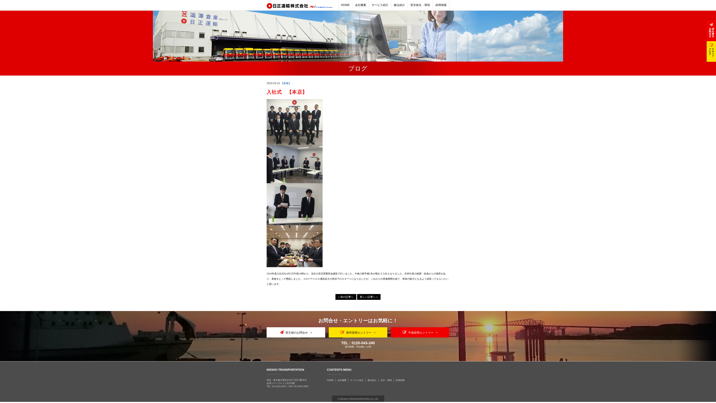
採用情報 (400, 380)
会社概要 (341, 380)
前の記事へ (346, 296)
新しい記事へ (369, 296)
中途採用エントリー (421, 332)
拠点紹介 (372, 380)
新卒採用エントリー (358, 332)
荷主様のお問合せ (296, 332)
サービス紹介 (357, 380)
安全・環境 (386, 380)
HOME (330, 380)
